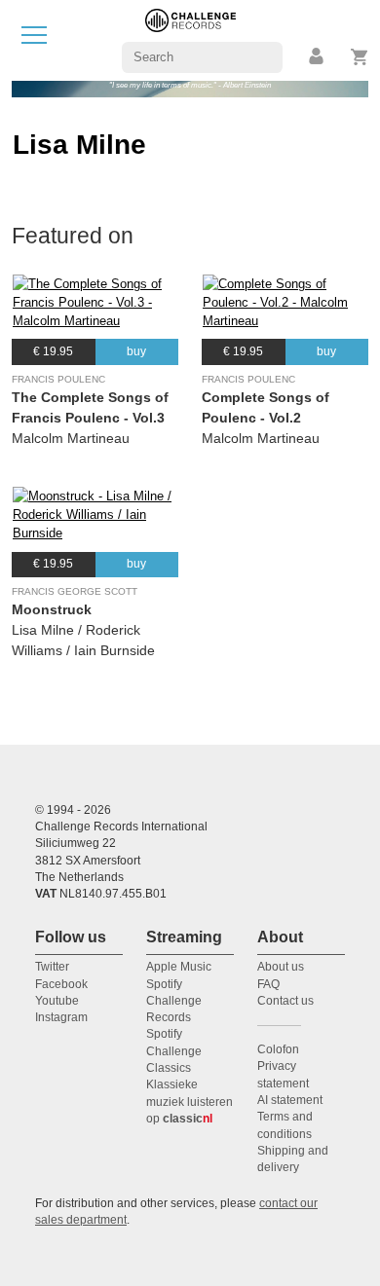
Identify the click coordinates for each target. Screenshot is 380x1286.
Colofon (278, 1049)
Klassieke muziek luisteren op (189, 1101)
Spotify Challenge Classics (174, 1051)
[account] (317, 57)
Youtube (57, 1001)
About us (280, 967)
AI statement (290, 1100)
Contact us (285, 1001)
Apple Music (178, 967)
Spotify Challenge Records (174, 1001)
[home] (190, 39)
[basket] (360, 57)
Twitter (52, 967)
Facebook (61, 984)
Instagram (61, 1017)
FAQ (268, 984)
